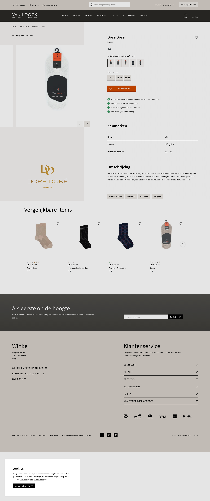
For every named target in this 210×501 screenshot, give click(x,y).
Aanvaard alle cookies (23, 486)
